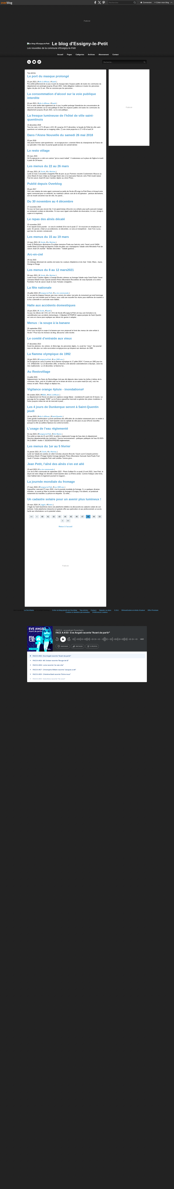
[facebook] (95, 2)
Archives (91, 55)
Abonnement (104, 55)
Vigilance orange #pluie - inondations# (55, 389)
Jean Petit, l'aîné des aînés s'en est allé (55, 464)
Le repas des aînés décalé (46, 219)
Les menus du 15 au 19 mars (48, 236)
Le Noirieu (51, 172)
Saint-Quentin (57, 416)
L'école (42, 172)
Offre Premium (153, 610)
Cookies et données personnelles (78, 612)
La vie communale (61, 293)
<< (31, 517)
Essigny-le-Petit (46, 293)
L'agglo (43, 505)
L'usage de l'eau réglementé (47, 428)
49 (94, 517)
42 (54, 517)
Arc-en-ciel (35, 254)
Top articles (84, 610)
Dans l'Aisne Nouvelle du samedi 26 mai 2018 (60, 135)
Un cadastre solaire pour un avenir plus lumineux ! (64, 499)
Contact (115, 55)
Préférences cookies (100, 612)
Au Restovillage (38, 371)
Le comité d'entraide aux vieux (49, 338)
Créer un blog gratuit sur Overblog (64, 610)
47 (82, 517)
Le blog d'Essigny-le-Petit (80, 43)
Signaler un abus (105, 610)
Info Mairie (57, 434)
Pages (69, 55)
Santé (53, 82)
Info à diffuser (44, 82)
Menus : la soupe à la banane (48, 323)
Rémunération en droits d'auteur (133, 610)
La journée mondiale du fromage (51, 481)
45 (71, 517)
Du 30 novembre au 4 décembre (50, 201)
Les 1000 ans (58, 359)
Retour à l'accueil (65, 527)
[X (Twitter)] (99, 2)
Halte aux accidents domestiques (51, 305)
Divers (50, 505)
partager (79, 646)
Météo (44, 395)
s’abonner (64, 646)
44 (65, 517)
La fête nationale (39, 287)
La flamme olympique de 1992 (49, 354)
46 (77, 517)
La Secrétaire (29, 610)
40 (42, 517)
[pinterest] (103, 2)
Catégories (80, 55)
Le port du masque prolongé (48, 76)
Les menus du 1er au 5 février (48, 446)
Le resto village (38, 150)
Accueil (60, 55)
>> (68, 521)
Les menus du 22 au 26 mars (48, 166)
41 (48, 517)
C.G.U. (116, 610)
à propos (93, 646)
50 (100, 517)
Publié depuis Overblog (44, 183)
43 (59, 517)
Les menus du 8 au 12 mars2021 (50, 270)
